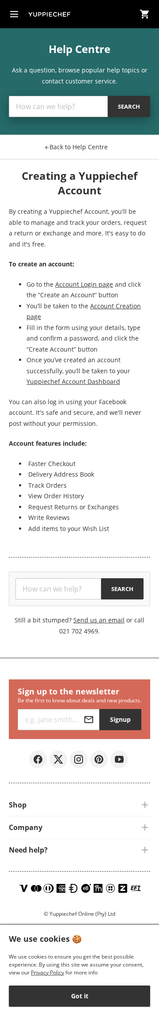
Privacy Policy (47, 972)
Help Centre (78, 147)
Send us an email (99, 620)
